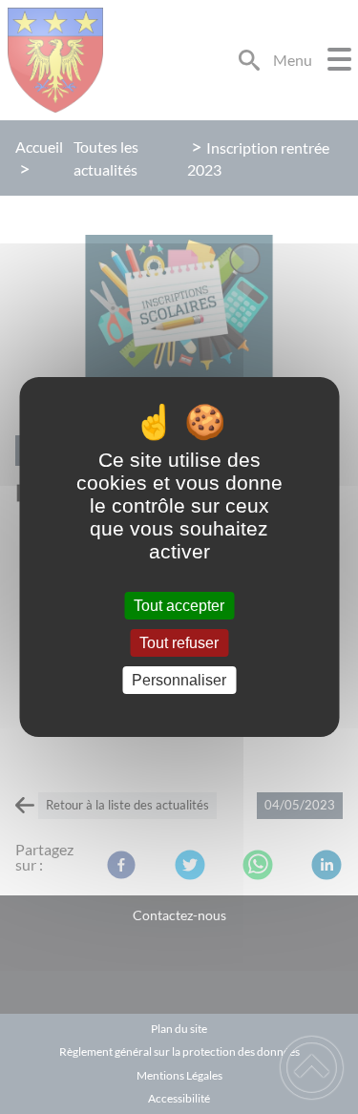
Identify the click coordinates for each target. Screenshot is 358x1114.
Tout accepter (179, 606)
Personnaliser (179, 680)
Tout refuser (179, 643)
